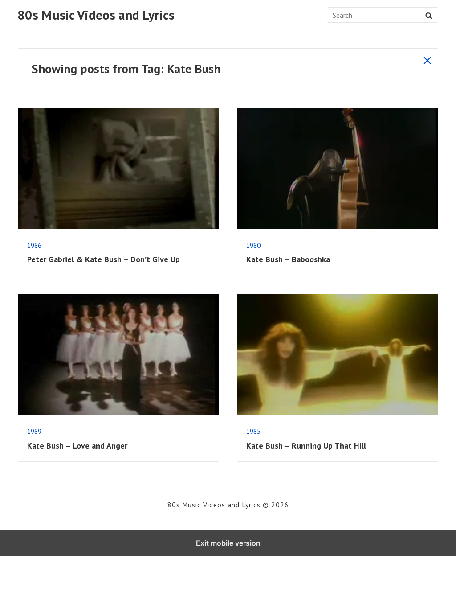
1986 (34, 245)
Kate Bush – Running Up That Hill (306, 445)
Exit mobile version (228, 543)
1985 (253, 431)
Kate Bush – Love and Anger (77, 445)
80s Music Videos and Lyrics (96, 14)
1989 (34, 431)
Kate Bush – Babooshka (288, 259)
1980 (253, 245)
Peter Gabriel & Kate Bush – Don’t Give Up (103, 259)
